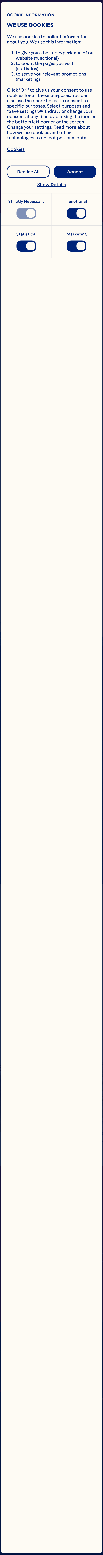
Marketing (76, 234)
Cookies (16, 149)
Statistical (26, 234)
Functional (76, 201)
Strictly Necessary (26, 201)
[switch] (26, 213)
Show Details (51, 184)
